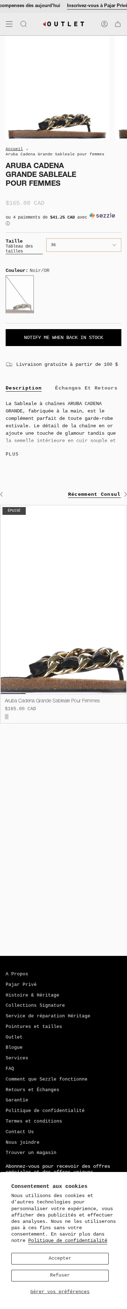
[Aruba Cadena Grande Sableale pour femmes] (63, 599)
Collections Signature (35, 1005)
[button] (63, 222)
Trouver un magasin (31, 1152)
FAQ (10, 1068)
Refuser (60, 1275)
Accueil (14, 149)
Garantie (17, 1100)
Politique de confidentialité (67, 1240)
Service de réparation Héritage (48, 1016)
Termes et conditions (34, 1121)
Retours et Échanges (32, 1090)
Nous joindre (23, 1142)
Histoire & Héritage (32, 995)
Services (17, 1058)
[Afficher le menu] (9, 24)
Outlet (14, 1037)
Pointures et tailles (34, 1026)
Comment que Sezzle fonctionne (46, 1079)
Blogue (14, 1047)
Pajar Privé (21, 984)
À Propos (17, 974)
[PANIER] (118, 24)
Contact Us (20, 1132)
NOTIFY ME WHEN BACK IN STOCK (63, 337)
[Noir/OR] (6, 716)
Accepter (60, 1258)
